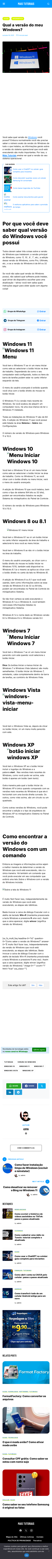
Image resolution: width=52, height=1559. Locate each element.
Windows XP (28, 1071)
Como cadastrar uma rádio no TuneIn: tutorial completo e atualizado (29, 1237)
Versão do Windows (27, 1062)
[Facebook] (21, 1530)
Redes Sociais (20, 1209)
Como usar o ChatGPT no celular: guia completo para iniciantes (28, 170)
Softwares (23, 1392)
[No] (49, 1551)
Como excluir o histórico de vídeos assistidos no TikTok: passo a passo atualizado (29, 1216)
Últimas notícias (27, 1537)
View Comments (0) (26, 1148)
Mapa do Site (11, 1537)
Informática (18, 18)
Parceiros (37, 1540)
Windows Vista (11, 1071)
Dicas (6, 18)
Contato (39, 1537)
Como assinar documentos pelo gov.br (28, 197)
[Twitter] (26, 1530)
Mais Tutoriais (26, 4)
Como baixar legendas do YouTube (26, 188)
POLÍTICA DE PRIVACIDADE (19, 1540)
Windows (32, 137)
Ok (26, 1555)
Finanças (18, 1270)
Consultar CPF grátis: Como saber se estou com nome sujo (25, 1460)
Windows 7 (39, 1066)
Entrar (43, 311)
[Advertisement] (26, 105)
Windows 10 (9, 1066)
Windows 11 (24, 1066)
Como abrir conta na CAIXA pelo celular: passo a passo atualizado (31, 1276)
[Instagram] (31, 1530)
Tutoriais (8, 1062)
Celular (6, 1500)
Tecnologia (13, 1437)
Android (18, 1289)
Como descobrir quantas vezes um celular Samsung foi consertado (29, 179)
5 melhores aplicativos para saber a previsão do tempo (30, 205)
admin (26, 1129)
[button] (4, 3)
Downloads (13, 1392)
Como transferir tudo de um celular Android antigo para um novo (30, 1296)
